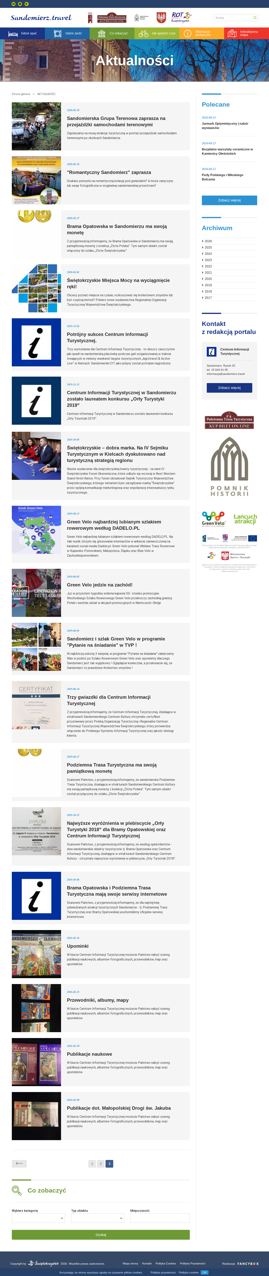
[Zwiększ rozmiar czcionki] (13, 4)
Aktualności (46, 94)
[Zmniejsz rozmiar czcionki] (20, 4)
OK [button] (205, 1272)
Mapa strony (130, 1263)
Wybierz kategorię (25, 1211)
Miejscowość (140, 1211)
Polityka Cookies (166, 1263)
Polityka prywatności (163, 1272)
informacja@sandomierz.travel (226, 373)
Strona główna (21, 94)
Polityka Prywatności (192, 1263)
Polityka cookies (189, 1272)
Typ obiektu (79, 1211)
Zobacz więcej (229, 200)
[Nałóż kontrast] (27, 4)
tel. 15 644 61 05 (217, 369)
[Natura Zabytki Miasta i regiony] (38, 1218)
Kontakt (147, 1263)
